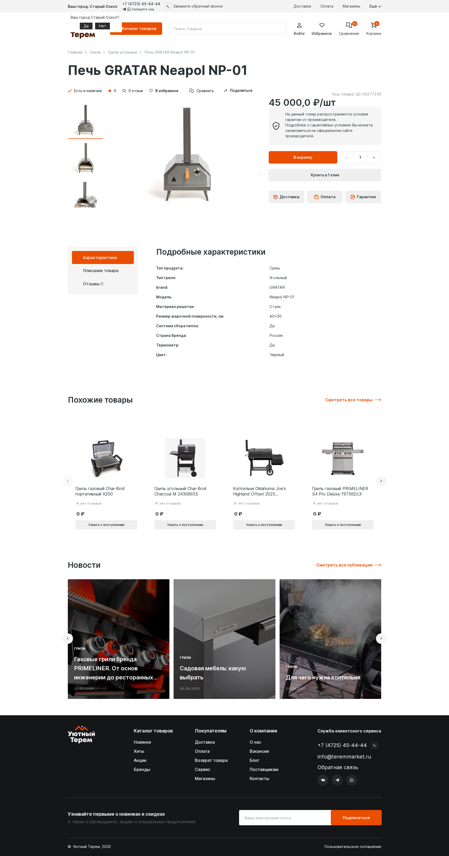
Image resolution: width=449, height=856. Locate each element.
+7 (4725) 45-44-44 (141, 4)
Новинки (142, 742)
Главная (75, 52)
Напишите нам (142, 9)
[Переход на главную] (81, 756)
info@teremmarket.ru (344, 757)
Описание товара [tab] (100, 270)
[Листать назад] (68, 481)
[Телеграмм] (337, 780)
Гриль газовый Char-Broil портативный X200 (99, 491)
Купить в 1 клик (325, 175)
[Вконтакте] (323, 780)
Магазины (351, 6)
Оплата (326, 6)
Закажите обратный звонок (198, 6)
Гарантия (366, 196)
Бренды (142, 769)
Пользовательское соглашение (353, 847)
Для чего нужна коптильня (323, 677)
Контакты (259, 778)
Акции (140, 760)
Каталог (139, 28)
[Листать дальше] (381, 481)
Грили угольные (122, 52)
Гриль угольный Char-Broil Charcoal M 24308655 (180, 491)
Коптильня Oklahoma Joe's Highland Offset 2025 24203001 (259, 491)
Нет (102, 26)
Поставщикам (264, 769)
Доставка (302, 6)
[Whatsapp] (351, 780)
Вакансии (259, 751)
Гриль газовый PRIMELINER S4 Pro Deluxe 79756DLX (340, 491)
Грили (95, 52)
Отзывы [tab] (93, 283)
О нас (255, 742)
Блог (254, 760)
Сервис (202, 769)
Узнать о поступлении (106, 525)
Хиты (139, 751)
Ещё (373, 6)
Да (86, 26)
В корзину (303, 157)
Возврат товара (211, 760)
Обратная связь (338, 767)
